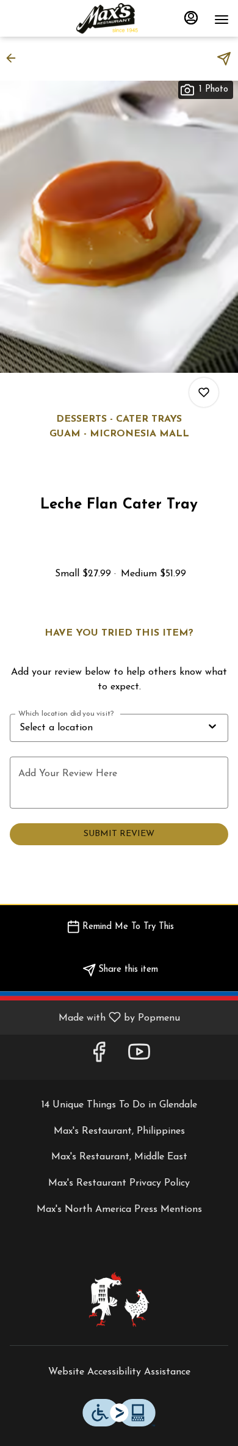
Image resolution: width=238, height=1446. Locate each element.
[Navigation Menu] (221, 19)
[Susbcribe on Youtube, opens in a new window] (139, 1057)
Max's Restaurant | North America (119, 1299)
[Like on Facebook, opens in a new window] (99, 1057)
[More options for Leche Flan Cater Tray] (203, 392)
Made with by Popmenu (94, 1018)
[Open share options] (224, 58)
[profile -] (191, 17)
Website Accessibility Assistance (119, 1372)
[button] (14, 58)
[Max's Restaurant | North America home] (119, 18)
